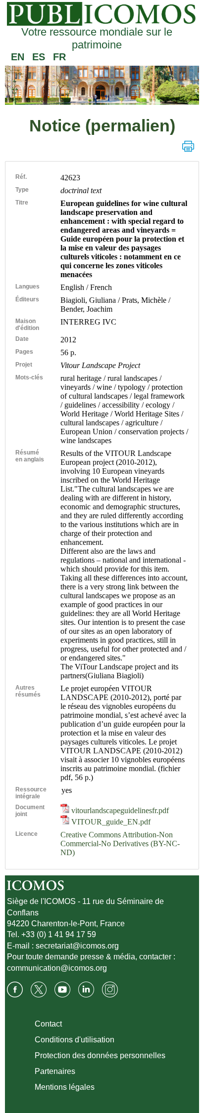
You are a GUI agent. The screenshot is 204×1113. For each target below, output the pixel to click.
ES (38, 56)
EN (17, 56)
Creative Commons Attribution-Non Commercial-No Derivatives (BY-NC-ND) (120, 843)
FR (59, 56)
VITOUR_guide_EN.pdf (110, 822)
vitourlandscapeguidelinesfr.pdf (119, 810)
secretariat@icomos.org (77, 946)
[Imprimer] (188, 146)
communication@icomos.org (57, 968)
